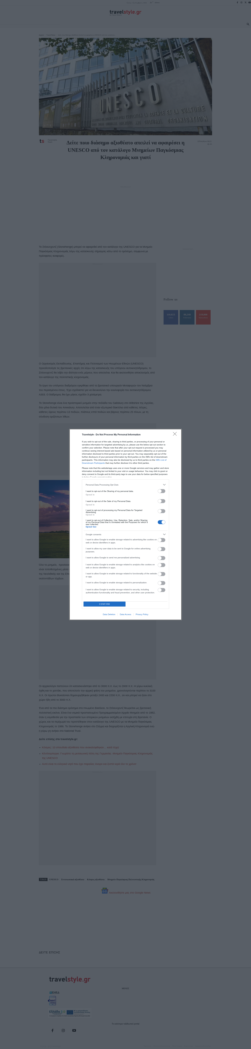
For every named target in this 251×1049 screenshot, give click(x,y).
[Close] (176, 435)
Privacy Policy (142, 614)
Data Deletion (109, 614)
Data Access (125, 614)
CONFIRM (104, 604)
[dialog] (125, 524)
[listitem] (125, 484)
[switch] (161, 491)
